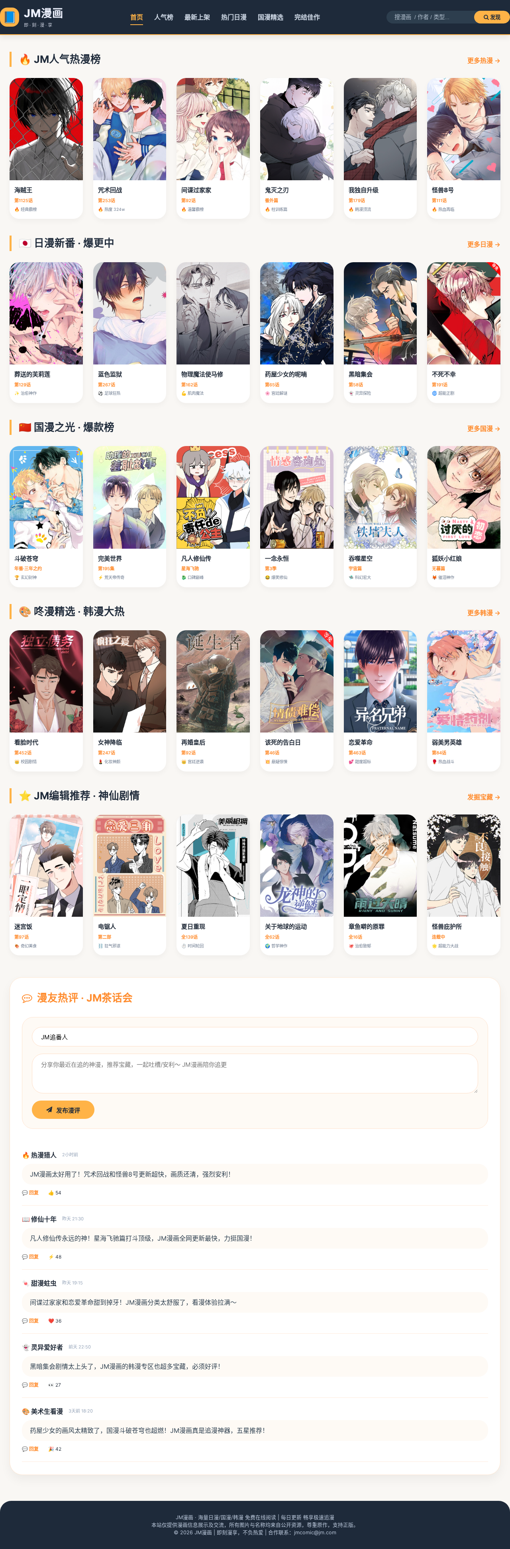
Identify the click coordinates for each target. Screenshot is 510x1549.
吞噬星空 (361, 558)
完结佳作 (307, 17)
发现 (494, 17)
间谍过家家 (196, 190)
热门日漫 (234, 17)
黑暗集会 (361, 374)
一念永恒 (277, 558)
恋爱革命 (361, 742)
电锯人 (107, 926)
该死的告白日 (283, 742)
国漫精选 (270, 17)
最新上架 (197, 17)
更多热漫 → (483, 60)
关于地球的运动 (286, 926)
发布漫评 (68, 1110)
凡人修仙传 (196, 558)
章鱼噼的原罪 (366, 926)
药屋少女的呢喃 (286, 374)
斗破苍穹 (26, 558)
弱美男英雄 (447, 742)
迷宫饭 (23, 926)
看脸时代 (26, 742)
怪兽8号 (443, 190)
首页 (136, 17)
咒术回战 (110, 190)
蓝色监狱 (110, 374)
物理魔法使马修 (202, 374)
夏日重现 (193, 926)
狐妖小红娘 (447, 558)
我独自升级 (364, 190)
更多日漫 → (483, 244)
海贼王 (23, 190)
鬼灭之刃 (277, 190)
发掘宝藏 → (483, 797)
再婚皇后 (193, 742)
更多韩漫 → (483, 613)
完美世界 (110, 558)
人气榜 (163, 17)
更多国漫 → (483, 429)
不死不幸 (444, 374)
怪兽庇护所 (447, 926)
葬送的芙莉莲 (32, 374)
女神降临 (110, 742)
